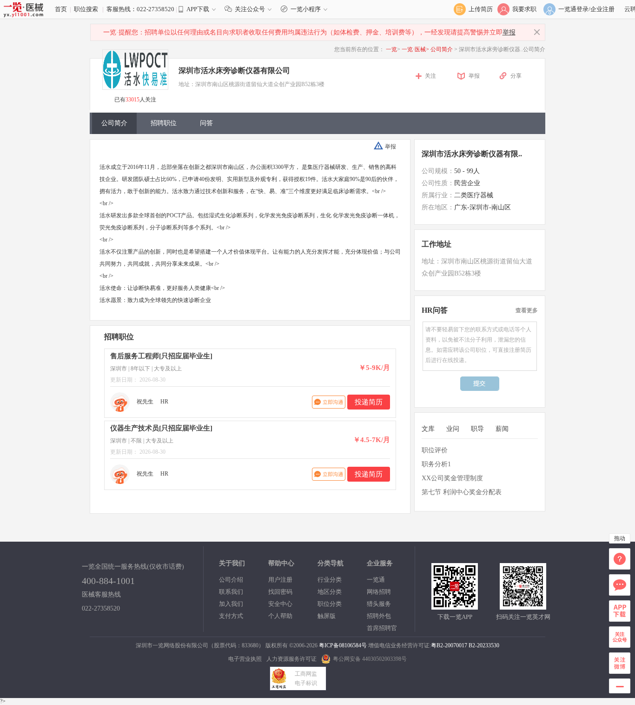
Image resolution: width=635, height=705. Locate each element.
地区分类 (330, 591)
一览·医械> (415, 49)
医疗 (318, 167)
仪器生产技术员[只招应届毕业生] (161, 428)
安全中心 (280, 603)
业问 (452, 428)
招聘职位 (164, 123)
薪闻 (502, 428)
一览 (391, 49)
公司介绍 (231, 579)
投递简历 (369, 402)
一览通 (376, 579)
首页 (61, 9)
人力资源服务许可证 (291, 659)
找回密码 (280, 591)
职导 (477, 428)
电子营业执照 (245, 659)
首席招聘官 (382, 627)
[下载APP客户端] (454, 605)
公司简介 (442, 49)
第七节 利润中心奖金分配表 (462, 492)
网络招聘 (379, 591)
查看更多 (527, 310)
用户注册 (280, 579)
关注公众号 (250, 9)
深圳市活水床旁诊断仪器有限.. (472, 154)
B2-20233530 (484, 645)
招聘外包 (379, 615)
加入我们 (231, 603)
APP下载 (197, 9)
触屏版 (327, 615)
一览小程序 (306, 9)
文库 (428, 428)
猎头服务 (379, 603)
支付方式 (231, 615)
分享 (516, 76)
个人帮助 (280, 615)
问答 (206, 123)
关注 (430, 76)
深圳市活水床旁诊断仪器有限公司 (234, 70)
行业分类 (330, 579)
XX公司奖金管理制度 (452, 478)
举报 (509, 32)
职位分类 (330, 603)
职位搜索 (86, 9)
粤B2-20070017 (449, 645)
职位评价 (435, 450)
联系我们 (231, 591)
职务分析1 (436, 464)
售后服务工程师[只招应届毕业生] (161, 356)
